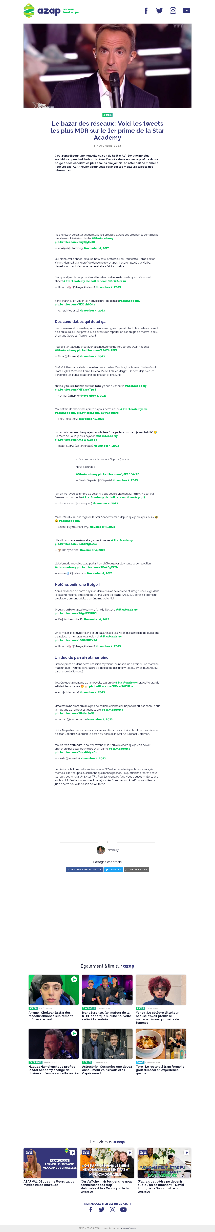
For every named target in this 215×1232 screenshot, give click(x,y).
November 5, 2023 (91, 418)
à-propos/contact (128, 1228)
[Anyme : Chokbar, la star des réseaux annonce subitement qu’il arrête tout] (54, 990)
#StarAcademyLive (134, 409)
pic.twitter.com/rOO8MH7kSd (76, 640)
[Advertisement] (107, 201)
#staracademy (65, 567)
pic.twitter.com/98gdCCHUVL (76, 613)
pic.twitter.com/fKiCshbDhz (75, 304)
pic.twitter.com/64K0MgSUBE (76, 544)
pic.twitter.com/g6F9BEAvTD (118, 474)
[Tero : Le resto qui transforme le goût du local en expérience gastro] (161, 1044)
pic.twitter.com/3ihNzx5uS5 (74, 713)
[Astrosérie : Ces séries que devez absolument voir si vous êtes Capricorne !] (107, 1044)
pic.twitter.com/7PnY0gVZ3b (97, 567)
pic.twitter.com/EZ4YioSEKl (97, 350)
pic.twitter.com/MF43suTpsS (75, 389)
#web (107, 115)
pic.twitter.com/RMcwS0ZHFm (111, 686)
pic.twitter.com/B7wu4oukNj (98, 412)
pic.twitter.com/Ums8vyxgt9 (124, 497)
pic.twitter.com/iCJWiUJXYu (105, 281)
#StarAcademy (102, 238)
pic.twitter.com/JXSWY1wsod (76, 439)
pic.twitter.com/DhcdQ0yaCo (76, 752)
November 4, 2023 (96, 248)
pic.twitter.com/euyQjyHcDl (75, 242)
